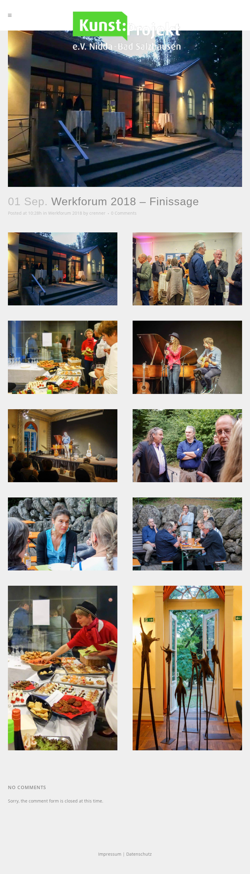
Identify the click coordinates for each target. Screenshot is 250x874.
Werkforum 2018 (65, 213)
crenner (97, 213)
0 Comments (124, 213)
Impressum (109, 854)
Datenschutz (139, 854)
